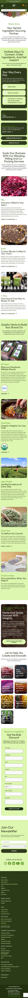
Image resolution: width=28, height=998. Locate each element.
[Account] (26, 5)
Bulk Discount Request (6, 921)
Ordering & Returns (5, 933)
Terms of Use (4, 911)
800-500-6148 (14, 8)
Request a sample (5, 546)
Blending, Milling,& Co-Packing (5, 953)
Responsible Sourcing (6, 956)
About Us (3, 948)
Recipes (3, 903)
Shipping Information (6, 937)
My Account (4, 894)
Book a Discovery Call (6, 919)
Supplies (3, 888)
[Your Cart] (23, 5)
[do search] (26, 10)
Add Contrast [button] (4, 977)
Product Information (5, 941)
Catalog (3, 892)
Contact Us (3, 923)
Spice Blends (4, 882)
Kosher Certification (5, 968)
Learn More (4, 393)
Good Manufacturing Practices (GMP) (10, 966)
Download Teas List (14, 143)
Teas (2, 886)
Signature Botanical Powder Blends (9, 884)
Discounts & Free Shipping (7, 935)
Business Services (5, 950)
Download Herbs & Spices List (14, 138)
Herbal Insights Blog (6, 901)
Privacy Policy (4, 909)
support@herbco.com (14, 996)
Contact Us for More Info (8, 266)
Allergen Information (6, 943)
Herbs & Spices (4, 880)
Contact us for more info (8, 219)
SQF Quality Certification (7, 964)
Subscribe (14, 851)
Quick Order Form (5, 890)
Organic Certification (6, 970)
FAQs (2, 958)
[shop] (5, 5)
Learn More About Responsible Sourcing (14, 641)
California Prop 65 (5, 913)
